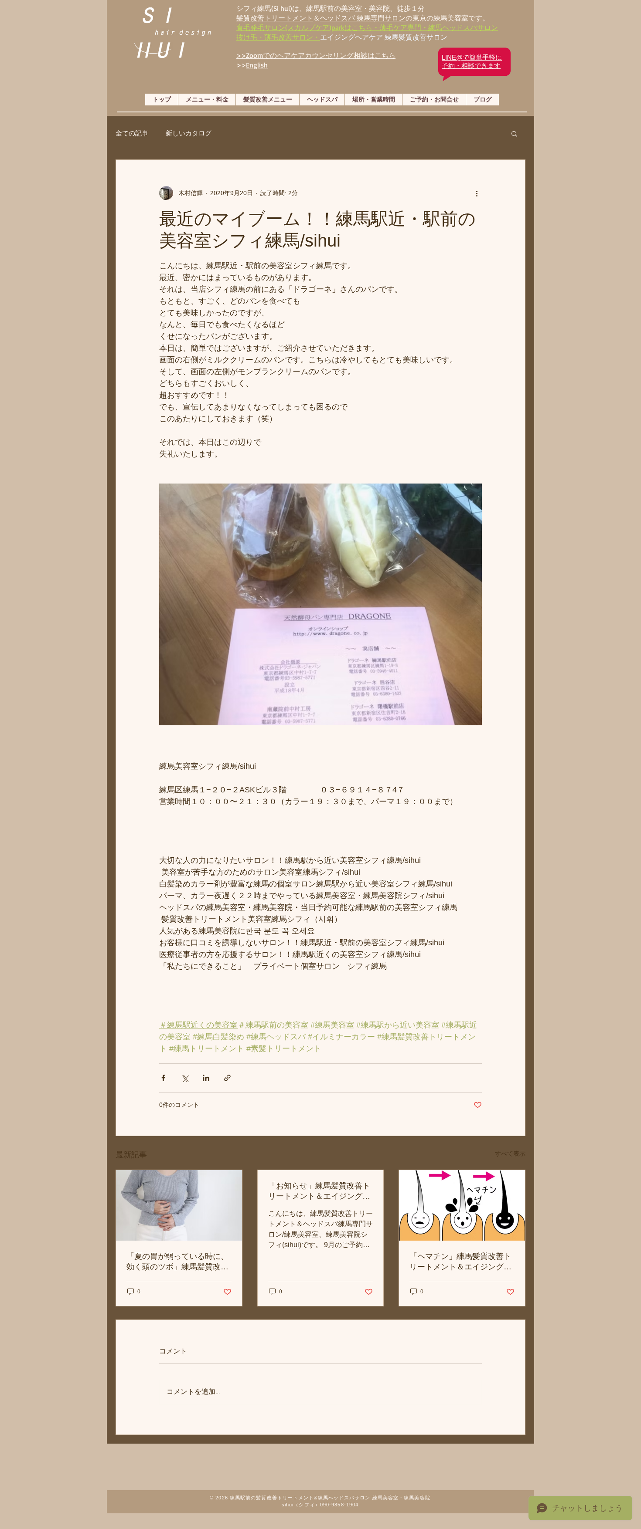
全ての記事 (132, 133)
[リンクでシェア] (227, 1078)
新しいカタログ (188, 133)
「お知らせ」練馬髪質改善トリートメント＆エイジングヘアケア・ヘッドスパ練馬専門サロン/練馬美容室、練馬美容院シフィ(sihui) (320, 1191)
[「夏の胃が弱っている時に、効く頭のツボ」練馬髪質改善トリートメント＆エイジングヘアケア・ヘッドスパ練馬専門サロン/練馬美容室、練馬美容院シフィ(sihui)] (179, 1205)
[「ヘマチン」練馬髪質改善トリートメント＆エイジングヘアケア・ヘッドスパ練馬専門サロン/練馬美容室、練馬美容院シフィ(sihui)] (462, 1205)
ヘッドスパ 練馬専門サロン (363, 18)
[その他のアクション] (476, 193)
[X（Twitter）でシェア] (185, 1078)
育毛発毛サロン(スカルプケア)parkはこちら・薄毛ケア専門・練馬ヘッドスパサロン (367, 27)
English (257, 65)
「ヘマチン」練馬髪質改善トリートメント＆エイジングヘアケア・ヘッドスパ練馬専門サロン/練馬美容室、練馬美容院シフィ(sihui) (461, 1262)
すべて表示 (510, 1153)
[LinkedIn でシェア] (206, 1078)
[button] (514, 133)
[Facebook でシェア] (163, 1078)
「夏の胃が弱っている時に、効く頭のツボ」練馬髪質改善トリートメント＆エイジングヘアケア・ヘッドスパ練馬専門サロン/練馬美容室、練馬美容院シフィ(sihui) (178, 1262)
